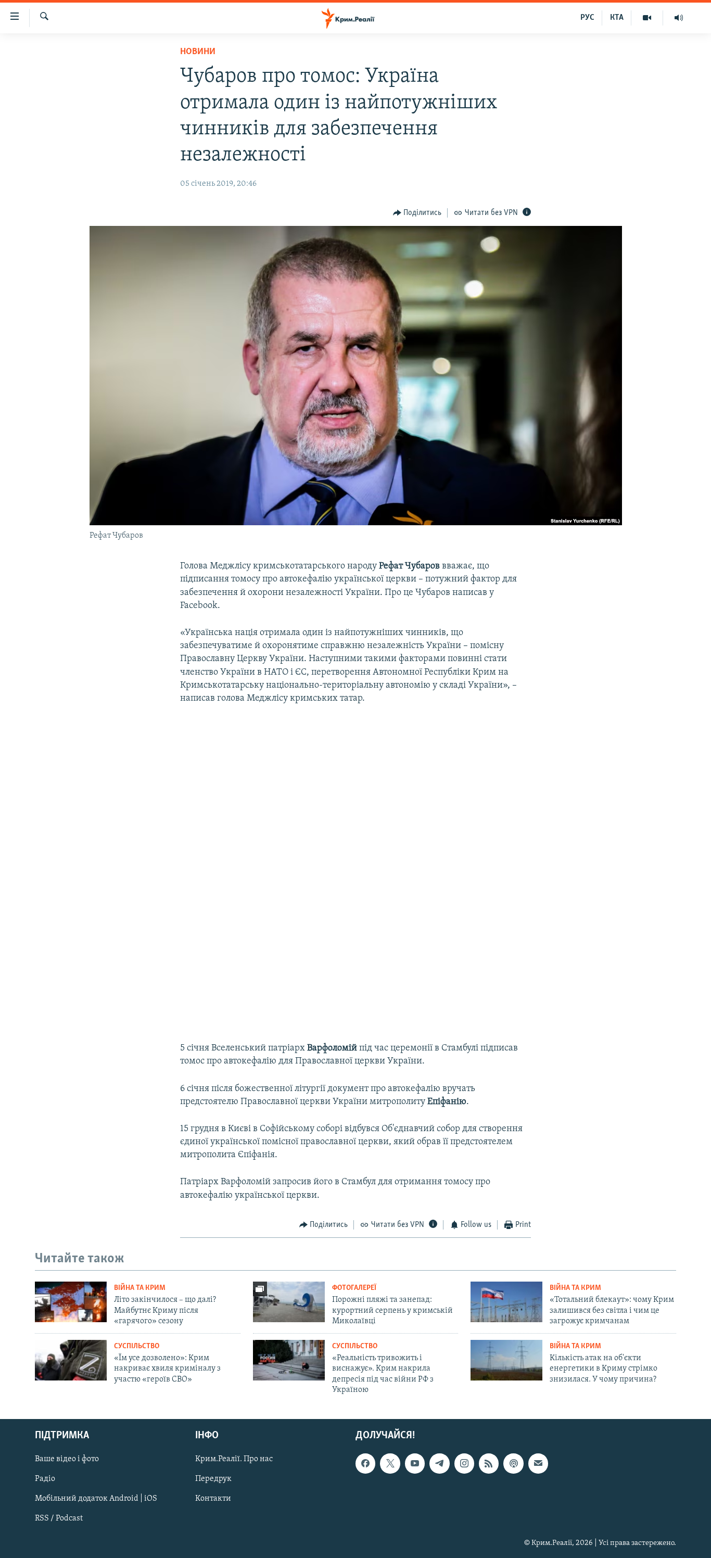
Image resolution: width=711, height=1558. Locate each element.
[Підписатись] (538, 1464)
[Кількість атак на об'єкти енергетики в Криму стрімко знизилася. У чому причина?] (506, 1360)
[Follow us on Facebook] (365, 1464)
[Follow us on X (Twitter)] (390, 1464)
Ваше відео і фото (67, 1459)
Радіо (45, 1479)
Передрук (213, 1479)
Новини (197, 52)
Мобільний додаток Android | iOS (96, 1499)
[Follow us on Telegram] (439, 1464)
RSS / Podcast (59, 1519)
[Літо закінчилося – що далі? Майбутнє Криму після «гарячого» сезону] (71, 1302)
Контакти (213, 1499)
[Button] (417, 213)
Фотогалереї (354, 1288)
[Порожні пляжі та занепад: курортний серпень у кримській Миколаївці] (289, 1302)
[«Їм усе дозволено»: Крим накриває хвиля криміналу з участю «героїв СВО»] (71, 1360)
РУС (587, 18)
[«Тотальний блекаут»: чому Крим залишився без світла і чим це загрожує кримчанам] (506, 1302)
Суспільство (136, 1346)
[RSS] (489, 1464)
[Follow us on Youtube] (415, 1464)
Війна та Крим (140, 1288)
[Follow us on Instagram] (464, 1464)
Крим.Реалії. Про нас (234, 1459)
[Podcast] (513, 1464)
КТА (617, 18)
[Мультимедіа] (647, 17)
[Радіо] (678, 17)
